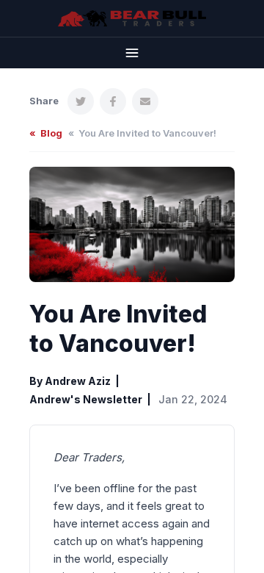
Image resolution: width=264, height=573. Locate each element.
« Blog (45, 133)
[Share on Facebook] (113, 101)
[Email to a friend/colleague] (145, 101)
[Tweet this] (80, 101)
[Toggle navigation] (132, 52)
